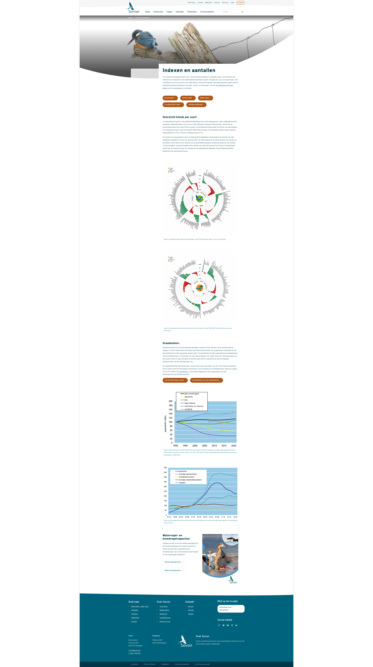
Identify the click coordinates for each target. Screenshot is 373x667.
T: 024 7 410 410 (134, 653)
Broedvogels (169, 98)
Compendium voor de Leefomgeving (205, 380)
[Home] (132, 7)
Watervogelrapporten (173, 570)
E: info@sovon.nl (134, 650)
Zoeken (223, 7)
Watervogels (204, 98)
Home (130, 17)
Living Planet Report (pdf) (174, 380)
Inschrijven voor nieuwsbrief (226, 609)
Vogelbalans (183, 372)
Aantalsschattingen (195, 104)
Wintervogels (187, 98)
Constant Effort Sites (172, 104)
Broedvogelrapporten (173, 562)
